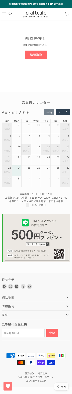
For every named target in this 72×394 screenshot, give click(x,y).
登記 (52, 333)
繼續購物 (36, 55)
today (49, 112)
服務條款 (29, 373)
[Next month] (66, 112)
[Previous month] (59, 112)
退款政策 (42, 373)
